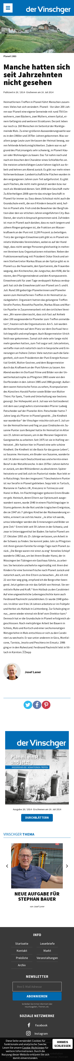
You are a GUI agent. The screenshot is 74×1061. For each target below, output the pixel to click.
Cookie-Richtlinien (33, 1047)
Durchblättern (37, 817)
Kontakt (22, 951)
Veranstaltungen (47, 958)
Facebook (40, 1025)
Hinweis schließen (62, 1044)
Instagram (41, 1033)
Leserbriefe (47, 944)
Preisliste (22, 958)
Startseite (21, 944)
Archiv (22, 965)
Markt (47, 951)
